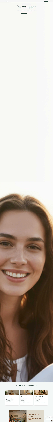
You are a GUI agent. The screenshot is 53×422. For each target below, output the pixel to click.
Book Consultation (24, 13)
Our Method (29, 13)
